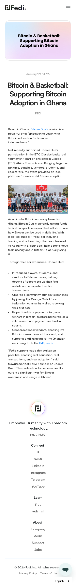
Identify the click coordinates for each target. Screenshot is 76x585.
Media (38, 536)
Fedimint (38, 511)
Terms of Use (49, 573)
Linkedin (38, 466)
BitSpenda (46, 343)
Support (38, 543)
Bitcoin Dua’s (39, 129)
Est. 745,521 (38, 434)
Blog (38, 504)
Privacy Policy (28, 573)
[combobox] (62, 581)
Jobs (38, 550)
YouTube (38, 486)
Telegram (38, 479)
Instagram (38, 473)
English (59, 581)
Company (38, 529)
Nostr (38, 459)
